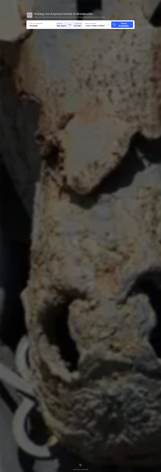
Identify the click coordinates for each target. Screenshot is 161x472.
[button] (145, 3)
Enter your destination (36, 23)
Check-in (59, 23)
